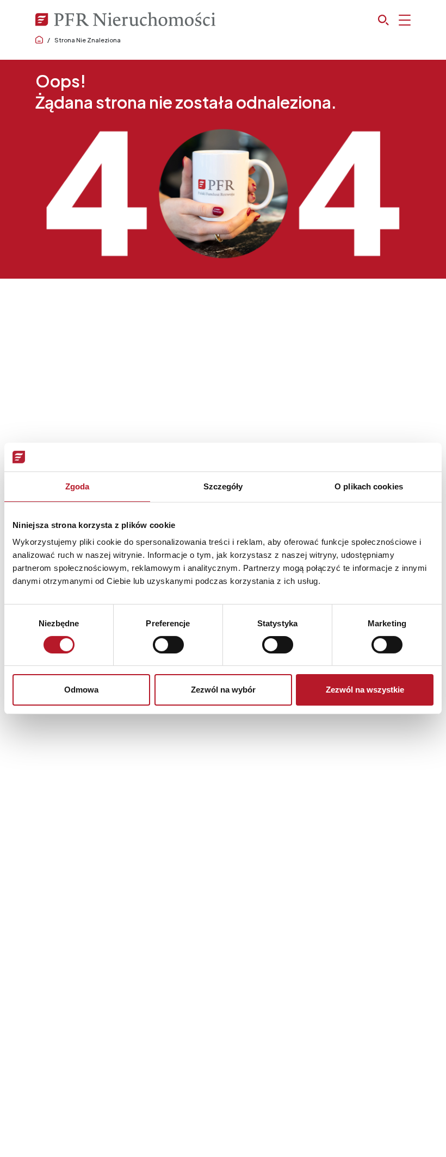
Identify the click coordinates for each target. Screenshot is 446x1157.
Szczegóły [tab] (223, 486)
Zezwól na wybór (223, 689)
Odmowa (81, 689)
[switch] (168, 644)
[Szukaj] (394, 20)
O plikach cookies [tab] (368, 486)
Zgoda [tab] (77, 486)
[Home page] (39, 40)
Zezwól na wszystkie (365, 689)
